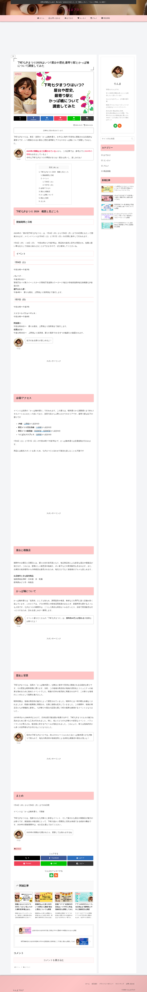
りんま (117, 83)
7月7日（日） (49, 185)
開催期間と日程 (48, 175)
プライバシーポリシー (106, 984)
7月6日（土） (49, 182)
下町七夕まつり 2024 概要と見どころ (54, 172)
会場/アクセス (45, 188)
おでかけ (18, 848)
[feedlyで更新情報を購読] (51, 875)
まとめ (42, 201)
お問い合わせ (130, 984)
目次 (51, 167)
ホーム (87, 984)
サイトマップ (120, 984)
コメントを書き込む (54, 960)
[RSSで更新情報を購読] (56, 875)
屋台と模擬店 (45, 191)
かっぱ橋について (46, 195)
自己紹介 (94, 984)
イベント (45, 178)
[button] (87, 118)
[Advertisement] (74, 38)
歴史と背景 (44, 198)
